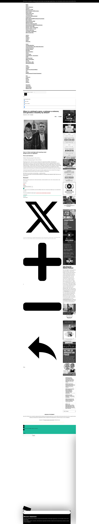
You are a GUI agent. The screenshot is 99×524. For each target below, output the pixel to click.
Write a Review (29, 87)
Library (27, 81)
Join (26, 70)
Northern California (67, 227)
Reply (24, 433)
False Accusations (29, 51)
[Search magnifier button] (25, 94)
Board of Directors (29, 7)
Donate (27, 72)
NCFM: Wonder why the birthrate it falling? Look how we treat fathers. (70, 400)
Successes (28, 84)
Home (27, 4)
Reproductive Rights (30, 63)
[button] (27, 509)
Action (27, 65)
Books (27, 78)
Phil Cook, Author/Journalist (31, 23)
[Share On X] (42, 235)
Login (24, 184)
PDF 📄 (56, 116)
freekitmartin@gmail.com (67, 299)
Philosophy (28, 41)
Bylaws (27, 36)
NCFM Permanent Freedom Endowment (33, 73)
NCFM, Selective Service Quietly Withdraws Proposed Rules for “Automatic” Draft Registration (70, 391)
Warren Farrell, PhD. (30, 32)
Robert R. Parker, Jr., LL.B (31, 28)
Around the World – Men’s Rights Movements (34, 46)
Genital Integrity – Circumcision (32, 55)
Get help (27, 79)
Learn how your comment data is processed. (43, 192)
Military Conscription (30, 59)
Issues (27, 44)
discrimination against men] (29, 179)
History (27, 40)
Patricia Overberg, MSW (30, 21)
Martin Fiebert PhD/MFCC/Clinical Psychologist (35, 18)
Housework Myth (29, 58)
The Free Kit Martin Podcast (68, 267)
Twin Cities (66, 228)
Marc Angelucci (29, 19)
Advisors (27, 8)
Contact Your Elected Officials (31, 69)
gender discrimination (38, 179)
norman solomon (55, 179)
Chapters (27, 37)
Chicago (65, 224)
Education (28, 50)
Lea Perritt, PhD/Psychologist (31, 16)
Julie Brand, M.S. (29, 14)
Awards (27, 68)
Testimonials (28, 86)
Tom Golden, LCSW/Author (31, 31)
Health (27, 56)
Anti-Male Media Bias (30, 45)
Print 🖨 (59, 116)
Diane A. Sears (29, 12)
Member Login (28, 88)
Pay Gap (27, 60)
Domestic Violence (29, 49)
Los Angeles (66, 225)
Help (27, 75)
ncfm (51, 179)
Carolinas (66, 223)
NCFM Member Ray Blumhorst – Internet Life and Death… (70, 396)
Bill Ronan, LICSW (29, 9)
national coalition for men (46, 179)
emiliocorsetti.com (67, 290)
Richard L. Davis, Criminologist (32, 27)
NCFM (32, 114)
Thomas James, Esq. (30, 30)
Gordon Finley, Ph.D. (30, 13)
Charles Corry (28, 17)
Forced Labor (28, 54)
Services (27, 82)
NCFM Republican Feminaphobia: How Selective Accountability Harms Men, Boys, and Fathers (70, 379)
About (27, 5)
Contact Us (28, 77)
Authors (27, 35)
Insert (34, 435)
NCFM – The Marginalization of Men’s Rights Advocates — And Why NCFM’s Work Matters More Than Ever (70, 406)
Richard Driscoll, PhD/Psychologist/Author (34, 25)
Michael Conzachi (29, 22)
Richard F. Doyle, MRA (30, 26)
